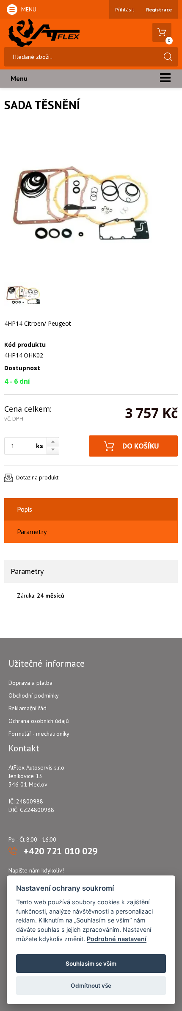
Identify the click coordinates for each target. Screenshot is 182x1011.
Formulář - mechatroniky (38, 733)
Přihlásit (124, 9)
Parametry (32, 531)
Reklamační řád (27, 708)
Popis (24, 509)
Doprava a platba (30, 683)
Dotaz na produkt (37, 477)
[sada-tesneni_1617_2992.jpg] (80, 201)
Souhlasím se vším (91, 963)
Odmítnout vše (91, 985)
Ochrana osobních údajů (38, 721)
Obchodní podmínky (33, 695)
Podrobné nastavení (116, 938)
